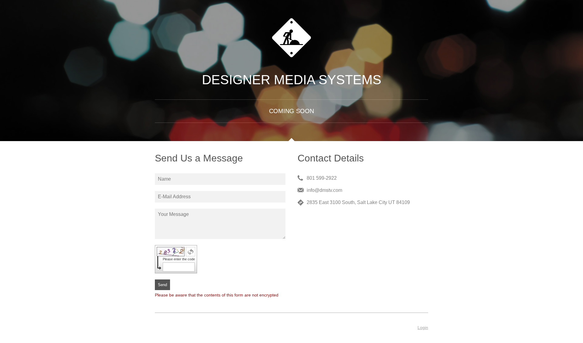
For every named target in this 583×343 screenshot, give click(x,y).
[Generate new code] (190, 251)
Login (423, 327)
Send (162, 284)
